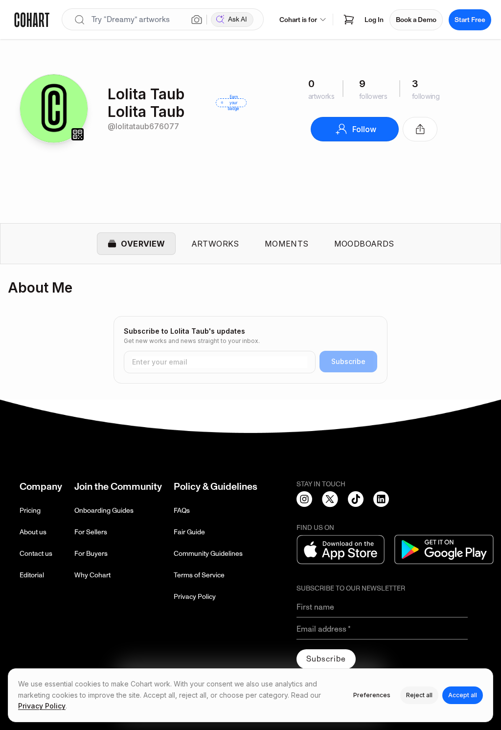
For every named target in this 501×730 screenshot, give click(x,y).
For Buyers (91, 553)
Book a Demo (416, 19)
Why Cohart (92, 575)
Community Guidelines (208, 553)
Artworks (215, 244)
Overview (143, 244)
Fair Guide (189, 532)
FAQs (182, 510)
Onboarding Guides (104, 510)
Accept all (462, 695)
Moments (287, 244)
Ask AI (237, 19)
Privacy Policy (195, 596)
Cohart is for (298, 19)
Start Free (470, 19)
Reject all (419, 695)
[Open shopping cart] (349, 19)
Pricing (30, 510)
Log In (374, 19)
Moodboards (364, 244)
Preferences (371, 695)
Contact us (36, 553)
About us (33, 532)
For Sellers (90, 532)
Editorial (32, 575)
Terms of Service (199, 575)
